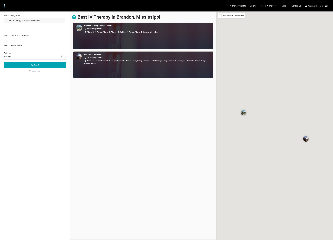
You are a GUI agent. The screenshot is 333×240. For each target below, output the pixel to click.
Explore (253, 6)
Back (37, 78)
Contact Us (296, 6)
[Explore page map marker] (243, 112)
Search (36, 65)
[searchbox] (14, 25)
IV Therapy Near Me (238, 6)
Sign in (311, 6)
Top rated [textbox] (8, 56)
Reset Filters (36, 71)
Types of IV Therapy (268, 6)
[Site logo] (5, 6)
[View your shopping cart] (326, 5)
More (284, 6)
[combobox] (35, 22)
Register (319, 6)
